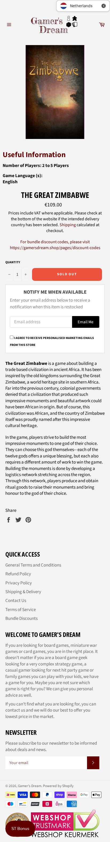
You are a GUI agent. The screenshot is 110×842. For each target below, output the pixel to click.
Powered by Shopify (58, 785)
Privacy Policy (18, 583)
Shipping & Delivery (23, 592)
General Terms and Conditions (33, 565)
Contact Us (15, 600)
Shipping (68, 225)
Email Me (85, 322)
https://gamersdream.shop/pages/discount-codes (55, 248)
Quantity (12, 262)
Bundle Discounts (21, 618)
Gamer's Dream (29, 785)
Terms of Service (20, 609)
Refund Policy (18, 574)
